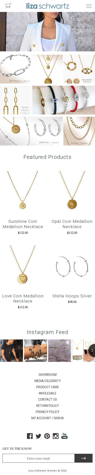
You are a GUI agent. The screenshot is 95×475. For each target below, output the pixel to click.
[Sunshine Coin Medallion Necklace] (23, 194)
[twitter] (38, 438)
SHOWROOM (48, 374)
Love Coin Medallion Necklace (23, 298)
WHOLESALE (47, 393)
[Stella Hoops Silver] (72, 268)
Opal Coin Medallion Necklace (72, 224)
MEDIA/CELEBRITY (47, 381)
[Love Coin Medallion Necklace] (23, 268)
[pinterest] (47, 438)
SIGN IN (59, 418)
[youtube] (64, 438)
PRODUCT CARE (47, 387)
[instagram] (56, 438)
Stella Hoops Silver (72, 296)
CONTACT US (47, 399)
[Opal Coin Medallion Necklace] (72, 194)
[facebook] (30, 438)
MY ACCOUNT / (42, 418)
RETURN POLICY (47, 405)
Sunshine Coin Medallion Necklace (23, 224)
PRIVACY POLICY (47, 412)
